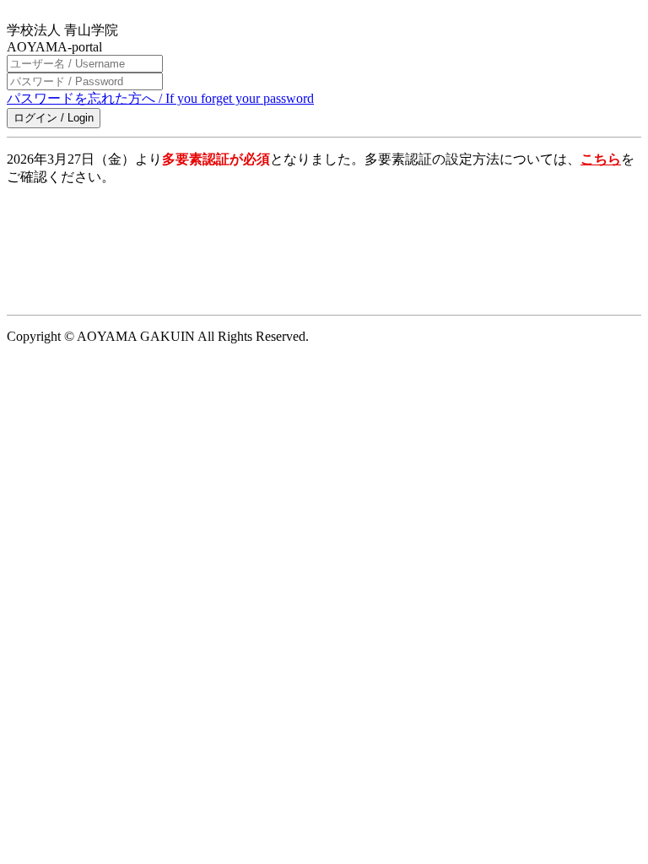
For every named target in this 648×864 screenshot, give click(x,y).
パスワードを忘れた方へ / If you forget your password (160, 98)
